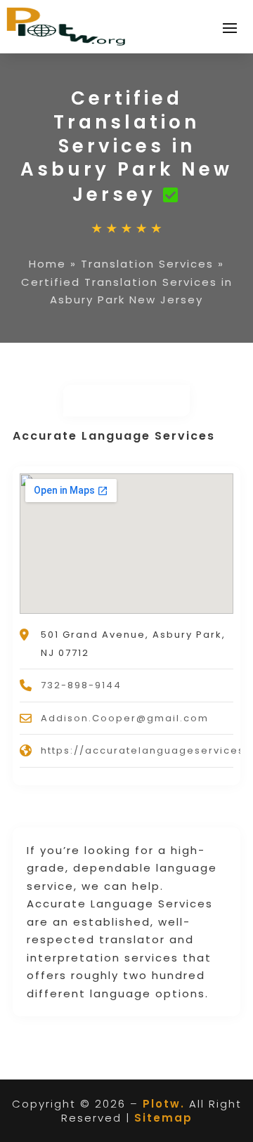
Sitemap (163, 1117)
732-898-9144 (81, 685)
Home (47, 263)
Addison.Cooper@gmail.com (125, 718)
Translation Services (147, 263)
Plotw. (164, 1103)
